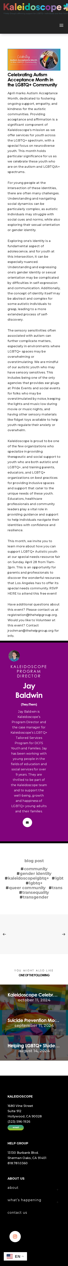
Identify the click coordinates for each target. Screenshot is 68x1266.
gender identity (36, 873)
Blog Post (34, 860)
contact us (17, 1213)
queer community (27, 887)
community (36, 868)
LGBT (59, 878)
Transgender (36, 897)
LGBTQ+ (35, 883)
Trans (57, 887)
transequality (35, 892)
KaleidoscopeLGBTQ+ (28, 878)
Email (16, 1127)
